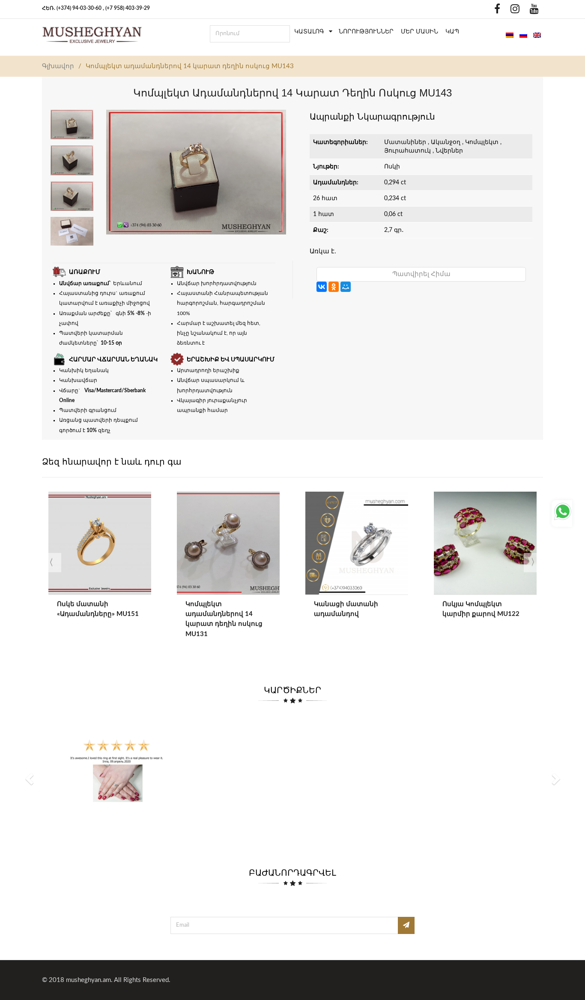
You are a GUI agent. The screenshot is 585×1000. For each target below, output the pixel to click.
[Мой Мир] (345, 287)
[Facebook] (495, 11)
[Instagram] (512, 11)
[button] (30, 778)
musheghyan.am (88, 980)
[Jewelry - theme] (92, 34)
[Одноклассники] (333, 287)
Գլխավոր (58, 66)
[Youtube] (532, 11)
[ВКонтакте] (321, 287)
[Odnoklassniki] (482, 11)
